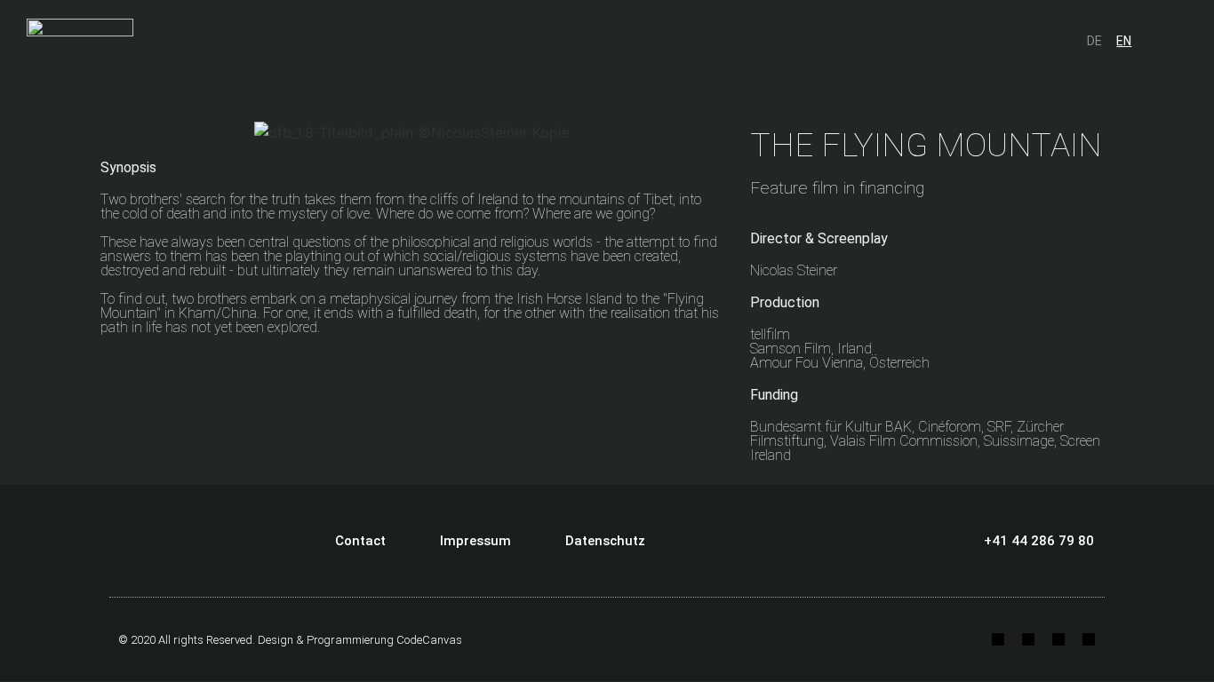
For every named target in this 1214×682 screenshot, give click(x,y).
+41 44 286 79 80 (1039, 541)
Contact (360, 541)
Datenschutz (605, 541)
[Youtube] (1058, 639)
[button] (1159, 39)
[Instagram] (998, 639)
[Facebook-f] (1028, 639)
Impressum (475, 541)
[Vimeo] (1088, 639)
